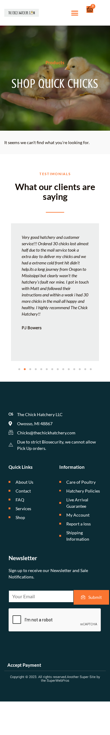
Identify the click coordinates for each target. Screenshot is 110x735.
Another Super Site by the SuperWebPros (70, 678)
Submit (95, 597)
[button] (74, 13)
